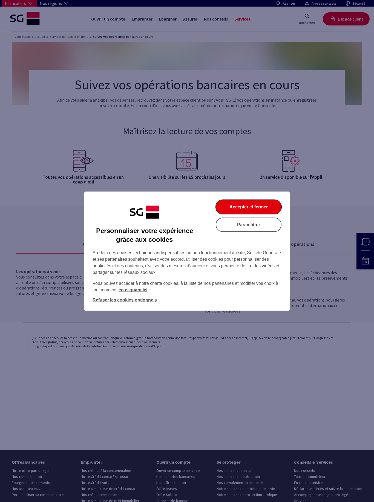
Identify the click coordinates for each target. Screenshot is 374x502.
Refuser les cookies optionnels (125, 299)
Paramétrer (248, 224)
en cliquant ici (133, 289)
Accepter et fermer (248, 206)
